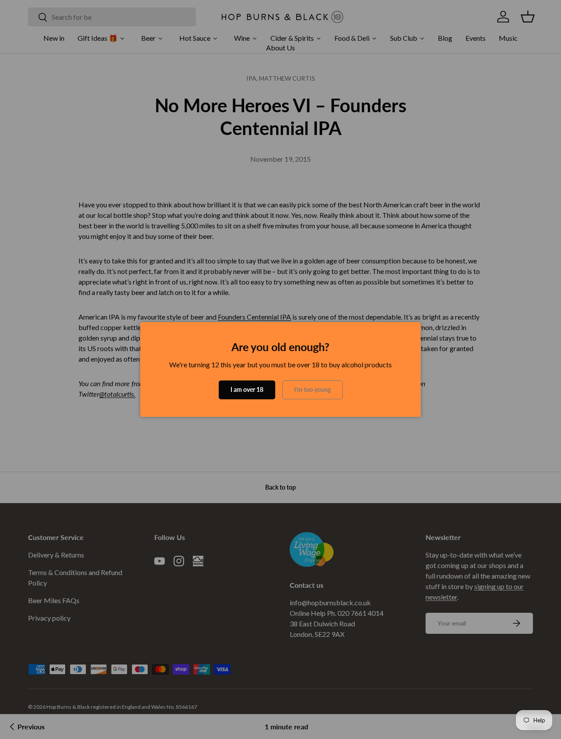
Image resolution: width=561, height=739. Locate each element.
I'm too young (312, 389)
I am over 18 (247, 389)
